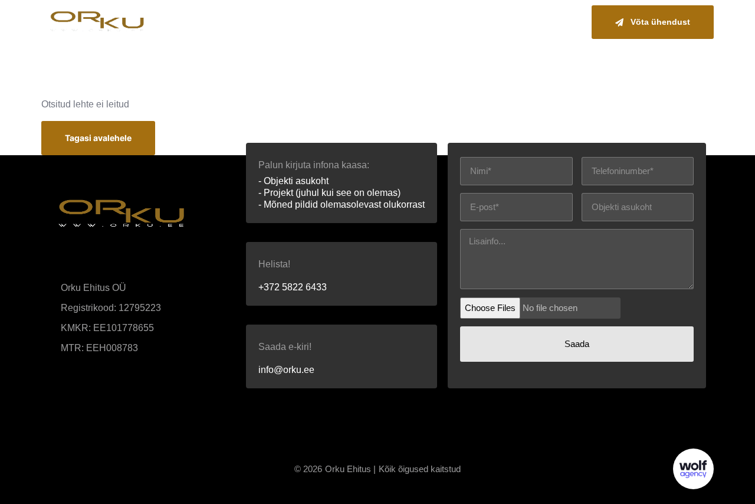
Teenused (339, 22)
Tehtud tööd (481, 22)
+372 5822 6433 (292, 287)
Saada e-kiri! (284, 347)
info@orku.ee (286, 370)
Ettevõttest (408, 22)
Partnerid (551, 22)
